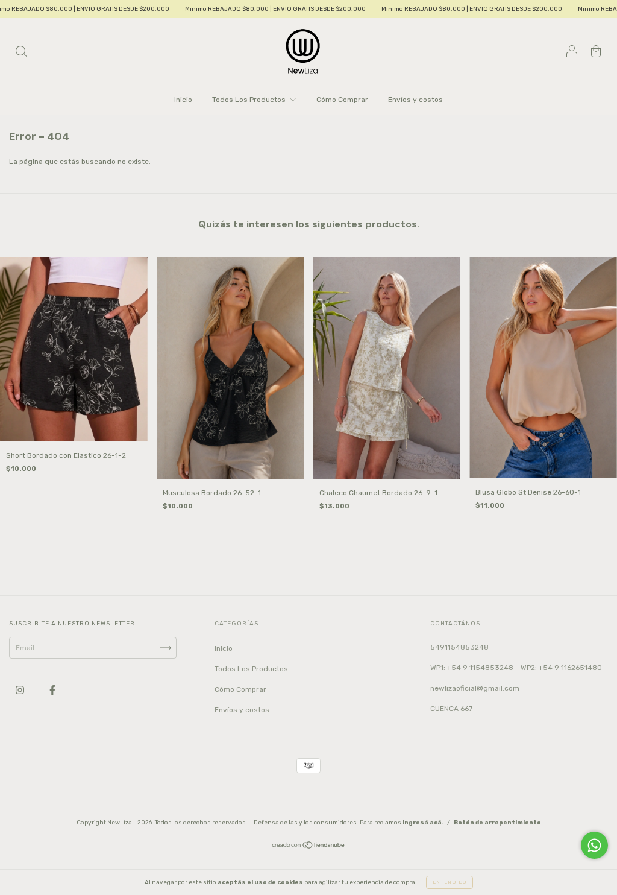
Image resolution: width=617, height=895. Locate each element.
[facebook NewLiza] (52, 690)
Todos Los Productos (249, 99)
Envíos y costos (415, 99)
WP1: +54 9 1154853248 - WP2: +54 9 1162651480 (516, 667)
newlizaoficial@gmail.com (474, 688)
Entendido (449, 882)
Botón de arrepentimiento (497, 822)
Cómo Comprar (342, 99)
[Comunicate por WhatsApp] (594, 845)
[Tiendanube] (308, 847)
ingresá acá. (422, 822)
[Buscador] (21, 53)
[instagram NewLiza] (21, 690)
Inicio (183, 99)
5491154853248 (459, 647)
